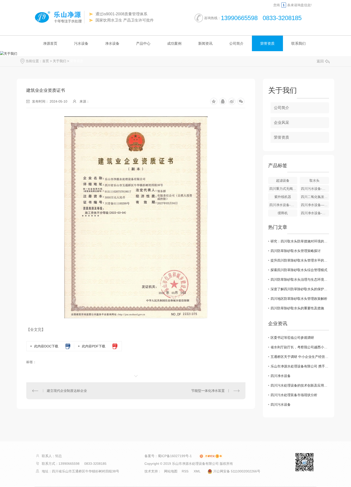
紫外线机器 (282, 197)
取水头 (314, 180)
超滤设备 (282, 180)
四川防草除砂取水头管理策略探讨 (296, 251)
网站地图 (170, 471)
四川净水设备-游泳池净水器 (315, 213)
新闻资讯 (205, 43)
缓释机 (283, 213)
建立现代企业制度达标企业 (67, 391)
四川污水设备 (281, 404)
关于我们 (59, 61)
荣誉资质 (267, 43)
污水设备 (81, 43)
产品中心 (143, 43)
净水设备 (112, 43)
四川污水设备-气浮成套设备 (315, 189)
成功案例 (174, 43)
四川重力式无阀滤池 (283, 189)
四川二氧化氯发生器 (315, 197)
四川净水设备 (281, 376)
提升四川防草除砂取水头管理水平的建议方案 (300, 260)
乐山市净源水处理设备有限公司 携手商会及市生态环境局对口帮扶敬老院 (300, 366)
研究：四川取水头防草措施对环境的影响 (300, 241)
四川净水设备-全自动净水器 (283, 205)
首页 (45, 61)
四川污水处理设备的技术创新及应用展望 (300, 385)
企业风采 (281, 122)
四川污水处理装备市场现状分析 (294, 395)
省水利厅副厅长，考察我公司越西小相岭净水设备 (300, 347)
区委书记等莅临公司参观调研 (292, 337)
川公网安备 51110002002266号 (236, 471)
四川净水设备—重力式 (315, 205)
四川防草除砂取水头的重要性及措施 (297, 308)
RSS (185, 471)
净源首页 (50, 43)
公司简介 (236, 43)
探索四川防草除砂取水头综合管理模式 (299, 270)
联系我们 (298, 43)
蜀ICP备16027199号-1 (175, 456)
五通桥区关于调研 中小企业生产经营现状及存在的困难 (300, 357)
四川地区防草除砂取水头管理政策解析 (299, 299)
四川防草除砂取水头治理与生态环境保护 (300, 279)
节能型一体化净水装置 (208, 391)
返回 (320, 61)
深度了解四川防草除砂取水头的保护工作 (300, 289)
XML (197, 471)
